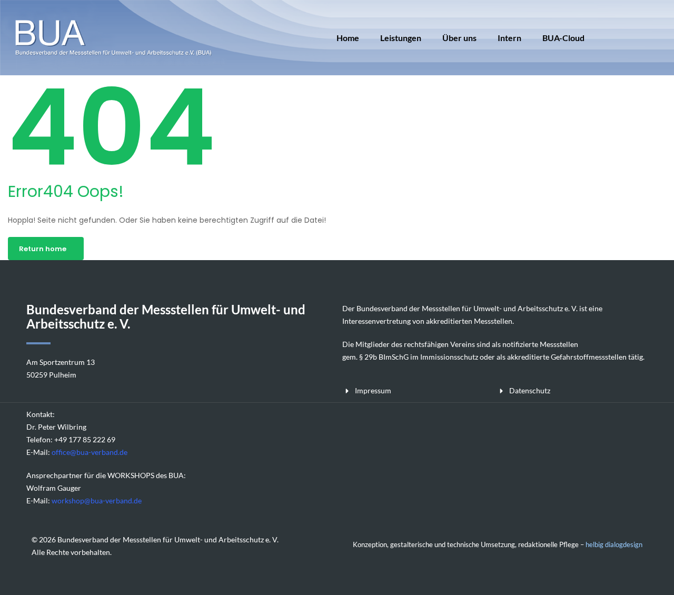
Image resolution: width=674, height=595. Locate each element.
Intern (509, 38)
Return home (42, 249)
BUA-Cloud (563, 38)
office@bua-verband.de (89, 452)
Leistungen (400, 38)
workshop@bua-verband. (93, 500)
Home (347, 38)
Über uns (459, 38)
